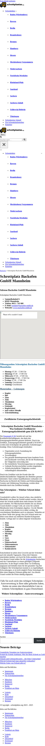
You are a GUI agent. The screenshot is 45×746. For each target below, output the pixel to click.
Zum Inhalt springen (7, 1)
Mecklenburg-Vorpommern (21, 62)
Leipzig (8, 692)
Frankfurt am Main (12, 688)
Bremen (13, 42)
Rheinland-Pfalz (17, 82)
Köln (7, 694)
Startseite (3, 271)
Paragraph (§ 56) (9, 436)
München (8, 680)
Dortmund (9, 699)
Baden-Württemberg (18, 15)
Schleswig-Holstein (17, 110)
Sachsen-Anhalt (16, 103)
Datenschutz (9, 673)
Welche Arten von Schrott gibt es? (13, 663)
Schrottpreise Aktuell (13, 120)
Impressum (9, 671)
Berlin (12, 28)
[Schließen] (4, 144)
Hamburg (14, 48)
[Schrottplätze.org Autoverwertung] (12, 7)
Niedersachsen (16, 69)
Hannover (8, 684)
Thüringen (14, 116)
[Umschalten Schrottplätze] (41, 153)
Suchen (3, 637)
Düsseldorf (9, 697)
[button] (16, 11)
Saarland (14, 89)
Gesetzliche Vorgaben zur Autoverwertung (16, 652)
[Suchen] (1, 137)
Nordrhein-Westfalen (18, 76)
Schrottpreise (31, 559)
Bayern (13, 21)
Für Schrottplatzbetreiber (14, 122)
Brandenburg (15, 35)
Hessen (13, 55)
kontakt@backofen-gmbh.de (22, 306)
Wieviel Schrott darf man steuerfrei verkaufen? (17, 661)
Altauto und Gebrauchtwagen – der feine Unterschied (20, 659)
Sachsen (13, 96)
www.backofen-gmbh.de (22, 308)
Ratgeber (8, 125)
